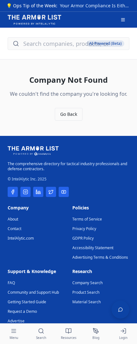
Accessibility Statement (92, 247)
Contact (14, 228)
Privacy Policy (84, 228)
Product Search (85, 292)
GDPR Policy (83, 238)
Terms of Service (87, 219)
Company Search (87, 282)
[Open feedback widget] (120, 310)
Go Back (68, 114)
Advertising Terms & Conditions (100, 257)
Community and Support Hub (33, 292)
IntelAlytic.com (21, 238)
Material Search (86, 302)
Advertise (16, 321)
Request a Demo (22, 311)
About (13, 219)
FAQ (11, 282)
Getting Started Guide (27, 302)
